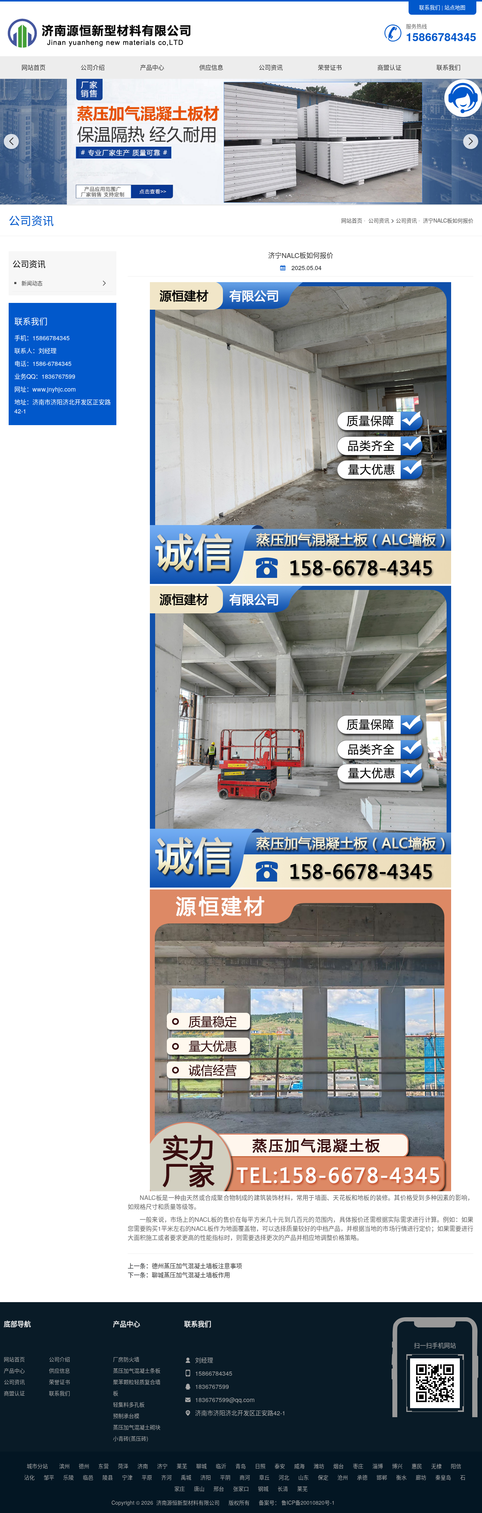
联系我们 (429, 7)
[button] (233, 198)
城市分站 (37, 1466)
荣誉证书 (330, 67)
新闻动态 (271, 78)
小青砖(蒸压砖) (130, 1438)
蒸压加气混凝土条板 (136, 1370)
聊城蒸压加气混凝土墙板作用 (191, 1274)
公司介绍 (93, 67)
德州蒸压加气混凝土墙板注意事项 (197, 1265)
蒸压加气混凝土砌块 (136, 1427)
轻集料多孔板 (129, 1404)
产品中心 (152, 67)
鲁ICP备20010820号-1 (307, 1502)
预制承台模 (126, 1415)
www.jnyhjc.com (54, 389)
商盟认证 (389, 67)
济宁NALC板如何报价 (448, 220)
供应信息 (211, 67)
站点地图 (454, 7)
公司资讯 (271, 67)
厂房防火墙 (152, 78)
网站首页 (33, 67)
